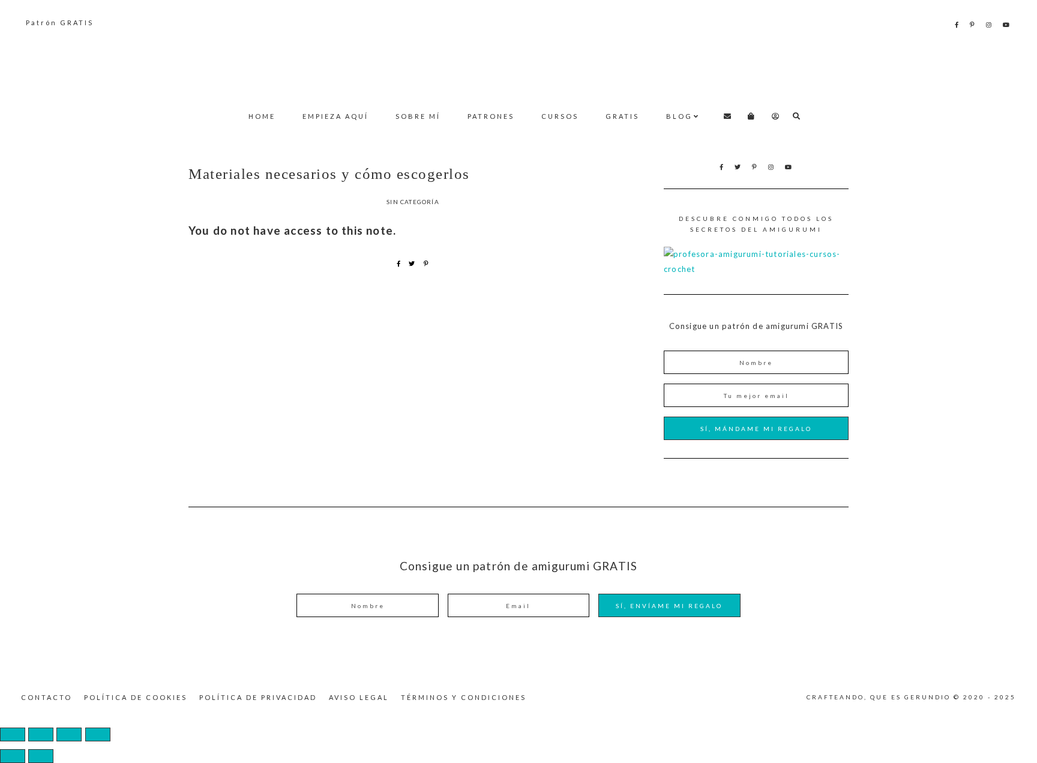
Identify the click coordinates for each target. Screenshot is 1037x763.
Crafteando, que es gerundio (518, 64)
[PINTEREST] (973, 25)
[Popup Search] (797, 116)
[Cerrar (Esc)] (97, 734)
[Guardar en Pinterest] (426, 263)
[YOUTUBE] (1007, 25)
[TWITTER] (738, 167)
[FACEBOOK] (957, 25)
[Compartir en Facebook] (399, 263)
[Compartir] (69, 734)
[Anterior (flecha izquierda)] (12, 756)
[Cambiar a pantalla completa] (40, 734)
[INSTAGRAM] (989, 25)
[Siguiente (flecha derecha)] (40, 756)
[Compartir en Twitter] (412, 263)
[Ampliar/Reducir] (12, 734)
